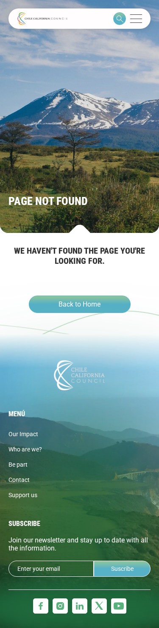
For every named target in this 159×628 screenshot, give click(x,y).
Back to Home (79, 304)
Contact (19, 479)
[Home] (42, 18)
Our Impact (23, 434)
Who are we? (25, 449)
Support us (22, 495)
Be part (18, 464)
